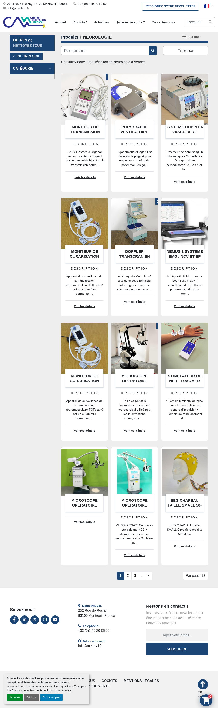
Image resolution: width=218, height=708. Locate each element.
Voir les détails (85, 177)
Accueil (60, 22)
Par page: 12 (195, 575)
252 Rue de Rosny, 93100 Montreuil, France (37, 4)
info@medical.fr (18, 8)
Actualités (101, 22)
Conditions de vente (90, 686)
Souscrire (177, 649)
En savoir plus (51, 697)
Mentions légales (141, 681)
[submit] (210, 22)
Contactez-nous (163, 22)
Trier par (186, 50)
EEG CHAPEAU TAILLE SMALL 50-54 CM (185, 505)
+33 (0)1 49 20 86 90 (92, 4)
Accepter (14, 697)
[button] (80, 22)
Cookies (109, 681)
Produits (79, 22)
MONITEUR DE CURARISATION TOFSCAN (84, 256)
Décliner (31, 697)
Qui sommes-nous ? (130, 22)
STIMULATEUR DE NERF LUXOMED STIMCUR (184, 381)
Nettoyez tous (27, 45)
